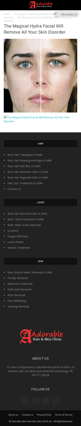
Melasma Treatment (20, 284)
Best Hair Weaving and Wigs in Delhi (30, 160)
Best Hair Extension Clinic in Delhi (28, 172)
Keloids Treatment (19, 247)
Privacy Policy (44, 414)
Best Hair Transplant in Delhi (25, 155)
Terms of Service (64, 414)
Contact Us (27, 414)
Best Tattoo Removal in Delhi (26, 219)
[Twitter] (45, 401)
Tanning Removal (18, 306)
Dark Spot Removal (19, 289)
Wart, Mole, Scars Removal (24, 225)
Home (7, 14)
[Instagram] (35, 400)
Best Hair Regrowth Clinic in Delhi (28, 177)
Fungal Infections (18, 236)
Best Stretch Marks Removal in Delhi (30, 272)
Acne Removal (16, 295)
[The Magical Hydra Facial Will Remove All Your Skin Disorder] (40, 111)
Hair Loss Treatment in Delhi (25, 183)
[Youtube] (56, 401)
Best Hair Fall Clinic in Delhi (24, 166)
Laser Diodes (16, 242)
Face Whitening (17, 301)
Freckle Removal (18, 278)
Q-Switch (13, 230)
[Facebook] (25, 401)
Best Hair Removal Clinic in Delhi (27, 213)
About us (13, 414)
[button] (75, 5)
